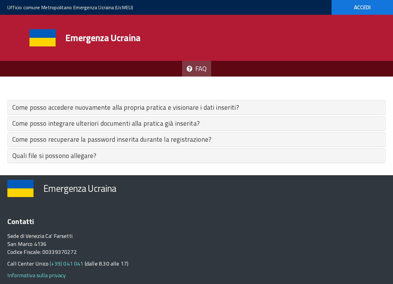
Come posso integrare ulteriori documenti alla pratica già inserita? (106, 123)
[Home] (42, 38)
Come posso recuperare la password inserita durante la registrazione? (111, 139)
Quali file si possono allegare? (54, 155)
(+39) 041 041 (66, 263)
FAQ (199, 68)
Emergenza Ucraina (103, 38)
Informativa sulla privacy (36, 275)
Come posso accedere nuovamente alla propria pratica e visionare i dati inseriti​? (125, 107)
